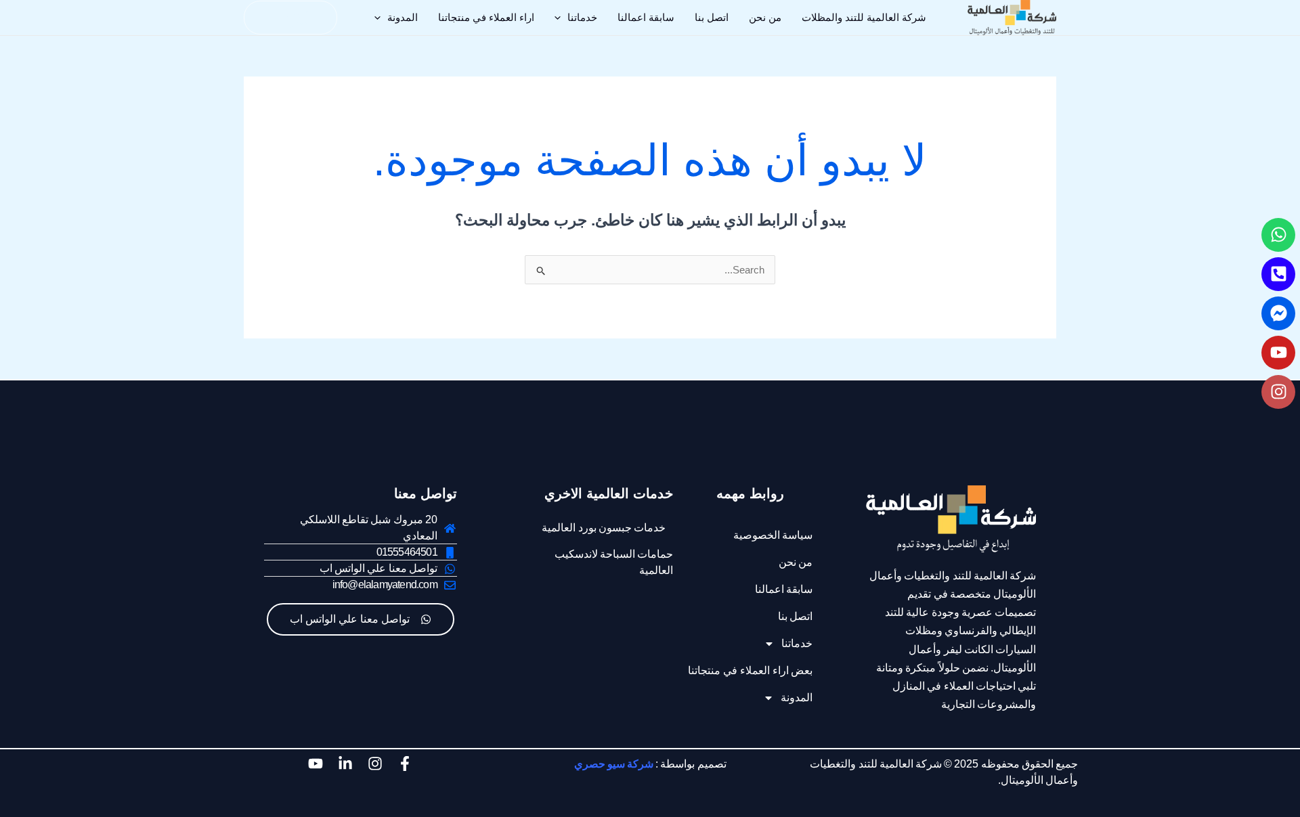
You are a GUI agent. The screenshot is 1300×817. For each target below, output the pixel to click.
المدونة (402, 17)
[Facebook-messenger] (1278, 313)
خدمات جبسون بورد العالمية (604, 527)
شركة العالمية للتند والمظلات (864, 17)
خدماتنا (582, 17)
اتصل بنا (712, 17)
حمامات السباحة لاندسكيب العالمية (614, 562)
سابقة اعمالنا (646, 17)
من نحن (765, 17)
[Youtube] (1278, 353)
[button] (561, 17)
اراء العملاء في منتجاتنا (486, 17)
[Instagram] (1278, 392)
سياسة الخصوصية (773, 535)
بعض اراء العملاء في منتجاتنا (750, 670)
